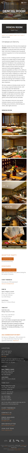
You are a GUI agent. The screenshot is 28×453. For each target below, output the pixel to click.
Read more (16, 340)
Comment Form (12, 35)
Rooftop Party (7, 258)
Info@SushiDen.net (6, 414)
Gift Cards (21, 35)
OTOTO (5, 446)
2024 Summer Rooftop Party (11, 335)
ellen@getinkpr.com (6, 420)
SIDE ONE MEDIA (13, 448)
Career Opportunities (6, 430)
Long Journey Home (9, 270)
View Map (3, 356)
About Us (4, 35)
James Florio (21, 448)
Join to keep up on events (8, 425)
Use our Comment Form (8, 283)
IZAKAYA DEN (24, 445)
